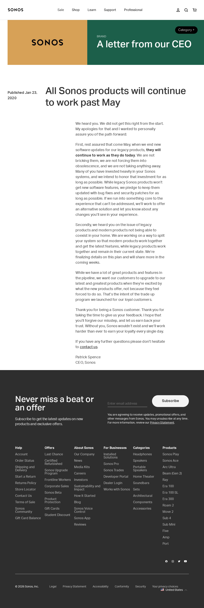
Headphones (142, 454)
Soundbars (141, 483)
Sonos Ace (170, 460)
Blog (77, 502)
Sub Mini (169, 524)
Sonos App (82, 518)
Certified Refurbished (53, 462)
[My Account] (178, 10)
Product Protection (52, 500)
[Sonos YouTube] (185, 561)
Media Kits (82, 467)
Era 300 (168, 499)
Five (166, 531)
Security (140, 586)
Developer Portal (116, 476)
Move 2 (168, 511)
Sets (136, 489)
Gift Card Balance (28, 518)
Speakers (140, 460)
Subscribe (170, 401)
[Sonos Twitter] (179, 561)
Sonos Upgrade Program (56, 472)
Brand (101, 36)
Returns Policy (25, 483)
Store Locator (25, 489)
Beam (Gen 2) (172, 473)
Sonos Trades (114, 470)
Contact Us (23, 495)
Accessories (142, 508)
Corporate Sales (57, 486)
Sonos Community (23, 510)
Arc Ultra (169, 467)
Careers (80, 473)
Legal (52, 586)
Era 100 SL (170, 492)
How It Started (84, 495)
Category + (186, 30)
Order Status (24, 460)
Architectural (142, 495)
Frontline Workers (58, 479)
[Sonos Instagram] (173, 561)
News (78, 460)
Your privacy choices (165, 586)
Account (21, 454)
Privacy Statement (162, 422)
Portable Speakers (140, 468)
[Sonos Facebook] (166, 561)
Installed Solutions (111, 456)
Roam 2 (168, 505)
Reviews (80, 524)
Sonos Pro (111, 463)
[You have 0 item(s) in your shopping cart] (194, 10)
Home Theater (143, 476)
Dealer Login (113, 483)
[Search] (186, 10)
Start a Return (25, 476)
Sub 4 (167, 518)
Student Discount (57, 515)
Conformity (122, 586)
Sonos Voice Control (83, 510)
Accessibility (100, 586)
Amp (166, 537)
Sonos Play (171, 454)
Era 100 (168, 486)
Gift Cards (52, 508)
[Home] (16, 10)
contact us (88, 347)
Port (166, 543)
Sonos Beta (53, 492)
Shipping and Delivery (25, 468)
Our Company (84, 454)
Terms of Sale (25, 502)
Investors (81, 479)
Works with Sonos (117, 489)
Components (142, 502)
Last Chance (54, 454)
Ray (165, 479)
